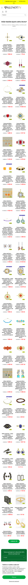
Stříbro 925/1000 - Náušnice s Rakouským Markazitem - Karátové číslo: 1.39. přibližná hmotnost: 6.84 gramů (20, 486)
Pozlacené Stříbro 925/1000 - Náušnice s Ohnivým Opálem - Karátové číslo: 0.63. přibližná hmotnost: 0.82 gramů (7, 179)
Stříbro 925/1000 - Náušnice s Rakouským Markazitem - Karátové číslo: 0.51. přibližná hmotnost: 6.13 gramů (7, 486)
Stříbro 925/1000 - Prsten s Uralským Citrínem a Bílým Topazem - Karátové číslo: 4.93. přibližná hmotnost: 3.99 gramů (7, 281)
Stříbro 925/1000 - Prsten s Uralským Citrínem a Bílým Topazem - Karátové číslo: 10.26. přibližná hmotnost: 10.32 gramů (20, 281)
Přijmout (14, 577)
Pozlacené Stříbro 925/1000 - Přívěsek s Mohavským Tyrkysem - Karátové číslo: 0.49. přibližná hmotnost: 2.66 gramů (7, 307)
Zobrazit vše (14, 541)
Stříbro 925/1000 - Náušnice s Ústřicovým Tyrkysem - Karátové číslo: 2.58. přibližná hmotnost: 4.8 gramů (7, 384)
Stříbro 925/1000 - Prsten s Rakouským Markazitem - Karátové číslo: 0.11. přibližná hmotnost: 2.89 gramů (7, 436)
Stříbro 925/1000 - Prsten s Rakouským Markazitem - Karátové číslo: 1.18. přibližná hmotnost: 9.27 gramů (7, 510)
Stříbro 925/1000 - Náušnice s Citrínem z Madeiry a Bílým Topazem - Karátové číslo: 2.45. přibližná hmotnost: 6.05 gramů (20, 256)
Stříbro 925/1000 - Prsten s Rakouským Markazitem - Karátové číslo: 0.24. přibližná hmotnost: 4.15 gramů (7, 461)
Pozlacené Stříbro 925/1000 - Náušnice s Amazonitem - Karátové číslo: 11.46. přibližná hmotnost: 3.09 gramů (20, 230)
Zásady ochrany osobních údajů (12, 572)
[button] (2, 7)
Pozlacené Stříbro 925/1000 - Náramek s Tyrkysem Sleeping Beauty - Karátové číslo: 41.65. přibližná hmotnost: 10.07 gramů (7, 332)
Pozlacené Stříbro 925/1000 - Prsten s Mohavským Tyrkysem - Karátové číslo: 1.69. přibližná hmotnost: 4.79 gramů (20, 359)
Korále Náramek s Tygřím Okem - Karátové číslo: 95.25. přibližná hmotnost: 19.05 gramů (20, 410)
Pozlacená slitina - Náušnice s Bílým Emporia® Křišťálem (20, 532)
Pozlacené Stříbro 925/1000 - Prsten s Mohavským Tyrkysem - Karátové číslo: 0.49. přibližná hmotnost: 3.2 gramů (20, 307)
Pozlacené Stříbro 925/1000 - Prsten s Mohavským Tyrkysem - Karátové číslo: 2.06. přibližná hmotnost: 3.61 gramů (7, 359)
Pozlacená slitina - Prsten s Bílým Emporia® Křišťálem (20, 509)
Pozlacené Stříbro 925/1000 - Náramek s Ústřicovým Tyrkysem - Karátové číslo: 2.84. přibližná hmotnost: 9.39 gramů (7, 412)
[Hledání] (25, 15)
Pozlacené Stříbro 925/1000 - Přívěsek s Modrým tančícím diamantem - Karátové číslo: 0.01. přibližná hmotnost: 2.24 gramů (7, 48)
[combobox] (14, 15)
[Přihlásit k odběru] (23, 557)
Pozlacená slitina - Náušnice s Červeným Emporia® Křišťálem (7, 532)
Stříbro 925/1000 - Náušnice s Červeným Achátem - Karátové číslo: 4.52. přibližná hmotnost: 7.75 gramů (7, 203)
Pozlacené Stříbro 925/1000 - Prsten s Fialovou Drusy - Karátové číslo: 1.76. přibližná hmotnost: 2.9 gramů (20, 437)
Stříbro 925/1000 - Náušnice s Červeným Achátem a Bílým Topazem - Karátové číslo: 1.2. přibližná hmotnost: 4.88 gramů (7, 153)
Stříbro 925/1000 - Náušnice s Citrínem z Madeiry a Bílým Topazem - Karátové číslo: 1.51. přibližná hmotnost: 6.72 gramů (7, 256)
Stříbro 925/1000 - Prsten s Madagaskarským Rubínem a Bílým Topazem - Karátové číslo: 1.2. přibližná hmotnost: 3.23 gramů (7, 74)
